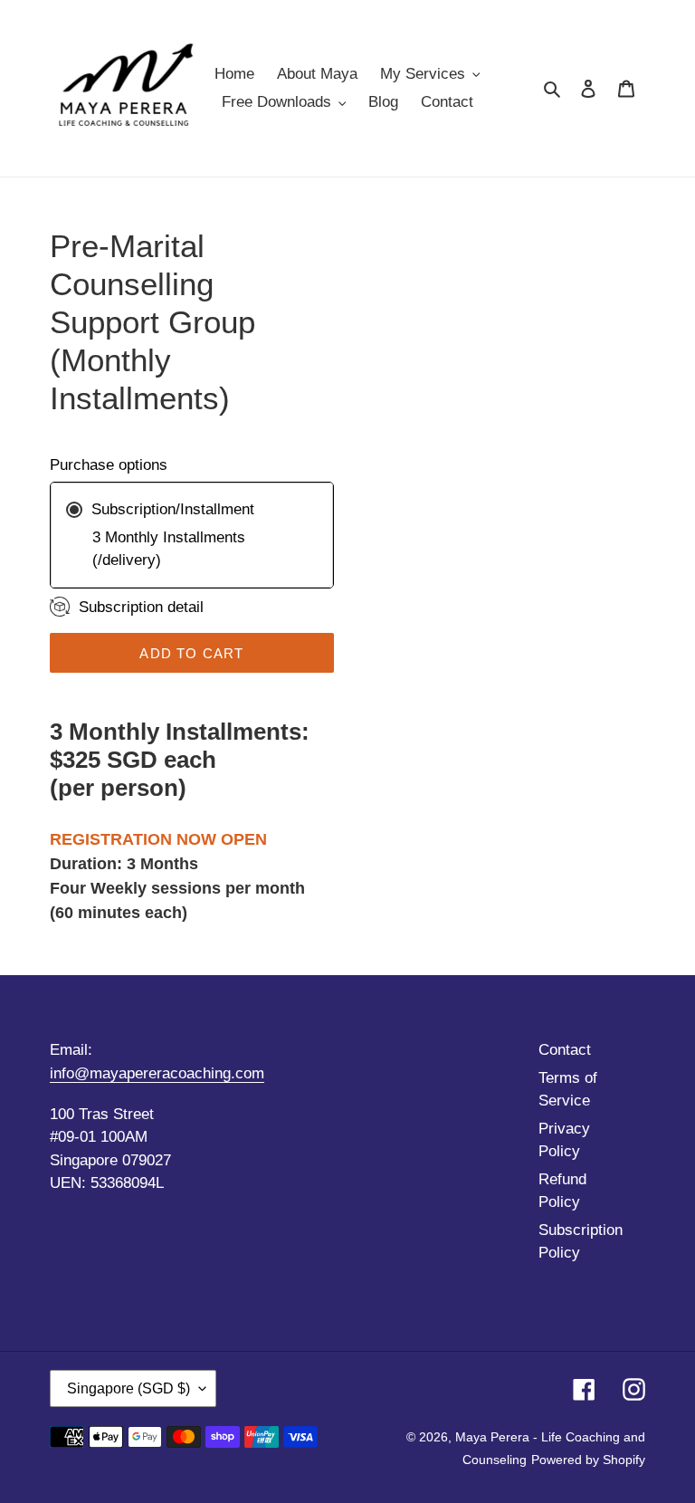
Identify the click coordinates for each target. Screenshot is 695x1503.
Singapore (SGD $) (128, 1388)
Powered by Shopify (588, 1459)
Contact (564, 1049)
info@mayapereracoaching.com (157, 1073)
